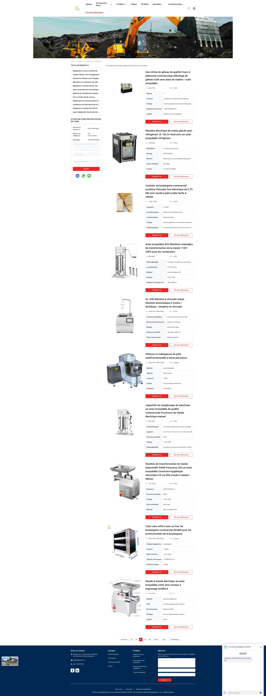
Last (164, 639)
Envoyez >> (164, 680)
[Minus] (261, 647)
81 (145, 639)
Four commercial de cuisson (84, 97)
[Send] (260, 692)
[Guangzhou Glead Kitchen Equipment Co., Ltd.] (77, 8)
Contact (86, 169)
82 (150, 639)
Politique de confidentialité (143, 689)
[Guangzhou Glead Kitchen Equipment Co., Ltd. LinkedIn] (77, 670)
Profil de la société (113, 654)
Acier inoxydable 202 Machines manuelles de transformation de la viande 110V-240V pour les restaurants (169, 248)
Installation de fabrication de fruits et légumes (86, 105)
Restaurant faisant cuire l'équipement (86, 78)
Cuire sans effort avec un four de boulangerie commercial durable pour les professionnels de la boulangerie (168, 530)
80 (141, 639)
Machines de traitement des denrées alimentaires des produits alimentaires (86, 82)
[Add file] (224, 692)
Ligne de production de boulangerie (86, 90)
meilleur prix (156, 122)
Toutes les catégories (139, 672)
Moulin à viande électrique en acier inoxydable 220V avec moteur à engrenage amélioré (165, 585)
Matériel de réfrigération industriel (86, 93)
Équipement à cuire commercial (85, 71)
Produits (80, 61)
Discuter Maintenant (181, 122)
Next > (156, 639)
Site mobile (129, 689)
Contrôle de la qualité (114, 662)
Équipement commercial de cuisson (86, 86)
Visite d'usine (112, 658)
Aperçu (73, 61)
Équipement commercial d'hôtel (85, 108)
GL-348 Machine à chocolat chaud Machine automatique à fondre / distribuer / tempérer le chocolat (164, 303)
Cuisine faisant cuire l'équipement (86, 75)
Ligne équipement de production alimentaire (86, 112)
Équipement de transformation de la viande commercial (86, 101)
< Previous (123, 639)
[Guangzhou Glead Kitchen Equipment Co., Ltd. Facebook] (72, 670)
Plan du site (118, 689)
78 (131, 639)
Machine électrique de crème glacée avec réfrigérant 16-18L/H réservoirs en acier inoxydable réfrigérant (168, 134)
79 (136, 639)
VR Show (145, 4)
